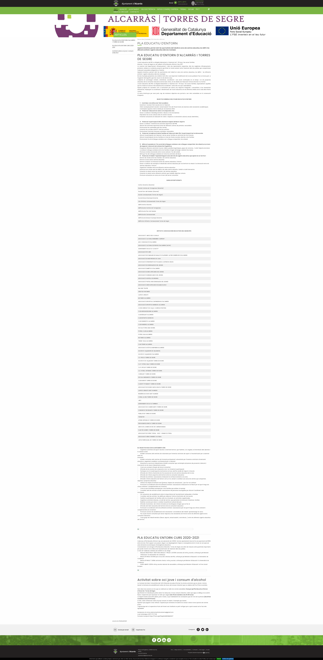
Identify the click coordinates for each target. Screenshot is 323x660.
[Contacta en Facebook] (154, 642)
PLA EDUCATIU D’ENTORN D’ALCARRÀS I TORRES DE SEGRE (173, 57)
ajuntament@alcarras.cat (145, 655)
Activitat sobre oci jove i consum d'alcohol (171, 580)
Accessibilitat (187, 649)
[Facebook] (198, 629)
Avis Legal (202, 649)
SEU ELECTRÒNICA (148, 9)
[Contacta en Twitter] (159, 642)
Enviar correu (200, 4)
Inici (116, 9)
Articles (147, 39)
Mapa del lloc (178, 649)
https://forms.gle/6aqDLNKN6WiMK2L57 (161, 616)
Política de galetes (227, 659)
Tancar (219, 659)
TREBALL (183, 9)
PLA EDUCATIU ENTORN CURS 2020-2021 (168, 538)
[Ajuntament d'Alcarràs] (127, 3)
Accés (208, 649)
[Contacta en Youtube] (164, 642)
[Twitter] (202, 629)
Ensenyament (123, 621)
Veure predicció (182, 4)
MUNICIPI (123, 9)
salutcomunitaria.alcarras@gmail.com (162, 612)
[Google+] (207, 629)
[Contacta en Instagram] (169, 642)
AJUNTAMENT (134, 9)
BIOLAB (191, 9)
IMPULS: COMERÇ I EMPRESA (167, 9)
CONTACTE (134, 12)
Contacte (195, 649)
